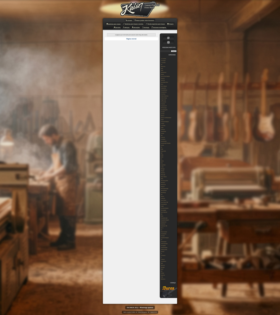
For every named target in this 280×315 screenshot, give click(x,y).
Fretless (163, 125)
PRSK (162, 206)
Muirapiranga (164, 188)
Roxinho (163, 224)
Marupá (163, 175)
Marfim (163, 173)
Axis (162, 70)
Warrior (163, 265)
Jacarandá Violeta (165, 143)
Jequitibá (163, 151)
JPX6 (162, 155)
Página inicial (131, 38)
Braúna (163, 80)
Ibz (161, 135)
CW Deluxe (164, 108)
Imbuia (163, 137)
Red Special (164, 212)
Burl (162, 84)
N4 (161, 194)
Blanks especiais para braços (156, 24)
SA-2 (162, 228)
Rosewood (163, 222)
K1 (161, 159)
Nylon (162, 196)
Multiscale (164, 190)
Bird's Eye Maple (165, 76)
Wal (162, 263)
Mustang (163, 192)
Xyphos (163, 275)
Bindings (146, 28)
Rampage (163, 210)
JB (161, 147)
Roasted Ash (164, 218)
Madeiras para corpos (114, 24)
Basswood (163, 72)
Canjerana (164, 92)
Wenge (163, 267)
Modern (163, 182)
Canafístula (164, 90)
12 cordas (163, 58)
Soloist (163, 236)
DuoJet (163, 112)
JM (161, 153)
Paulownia (164, 204)
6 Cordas (163, 60)
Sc (161, 230)
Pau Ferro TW (164, 202)
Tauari (162, 251)
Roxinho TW (164, 226)
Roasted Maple (165, 220)
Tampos (171, 24)
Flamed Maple (165, 121)
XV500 (162, 273)
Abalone (163, 66)
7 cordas (163, 62)
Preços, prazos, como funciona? (144, 20)
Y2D (162, 277)
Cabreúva (163, 88)
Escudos (117, 28)
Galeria (163, 129)
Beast (162, 74)
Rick (162, 216)
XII (161, 271)
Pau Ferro (163, 200)
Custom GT (164, 106)
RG (161, 214)
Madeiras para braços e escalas (134, 24)
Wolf (162, 269)
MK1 (162, 179)
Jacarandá (163, 141)
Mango (163, 169)
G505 (162, 127)
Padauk (163, 198)
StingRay (163, 245)
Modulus (163, 184)
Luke (162, 167)
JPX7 (162, 157)
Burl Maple (164, 86)
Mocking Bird (164, 181)
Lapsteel (163, 165)
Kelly (162, 161)
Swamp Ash (164, 249)
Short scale (164, 232)
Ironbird (163, 139)
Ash (162, 68)
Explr (162, 120)
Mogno (163, 186)
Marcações (136, 28)
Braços (163, 78)
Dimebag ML (164, 110)
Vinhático (163, 261)
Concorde (163, 102)
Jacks (162, 145)
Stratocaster (164, 247)
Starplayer (163, 242)
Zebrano (163, 279)
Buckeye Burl (164, 82)
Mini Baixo (164, 177)
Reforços (126, 28)
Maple (162, 171)
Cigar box (163, 100)
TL (161, 253)
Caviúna (163, 94)
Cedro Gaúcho (164, 96)
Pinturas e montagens (159, 28)
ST (161, 240)
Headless (163, 131)
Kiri (162, 163)
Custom (163, 104)
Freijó (162, 123)
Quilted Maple (164, 208)
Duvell (162, 114)
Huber (162, 133)
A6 (161, 64)
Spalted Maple (165, 238)
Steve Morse (164, 244)
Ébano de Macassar (166, 118)
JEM (162, 149)
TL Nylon (163, 255)
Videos (163, 259)
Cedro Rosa (164, 98)
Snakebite (163, 234)
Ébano (162, 116)
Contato (129, 21)
